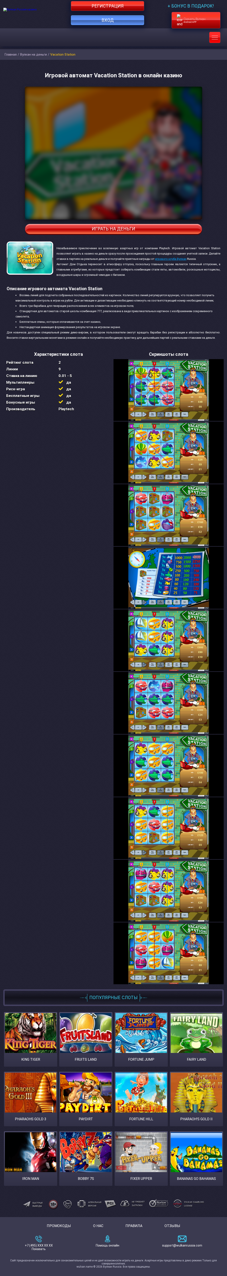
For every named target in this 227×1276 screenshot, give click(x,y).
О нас (98, 1226)
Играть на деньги (113, 228)
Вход (108, 20)
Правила (133, 1226)
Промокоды (59, 1226)
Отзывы (172, 1226)
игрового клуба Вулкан (170, 259)
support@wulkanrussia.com (182, 1245)
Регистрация (108, 6)
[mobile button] (214, 37)
